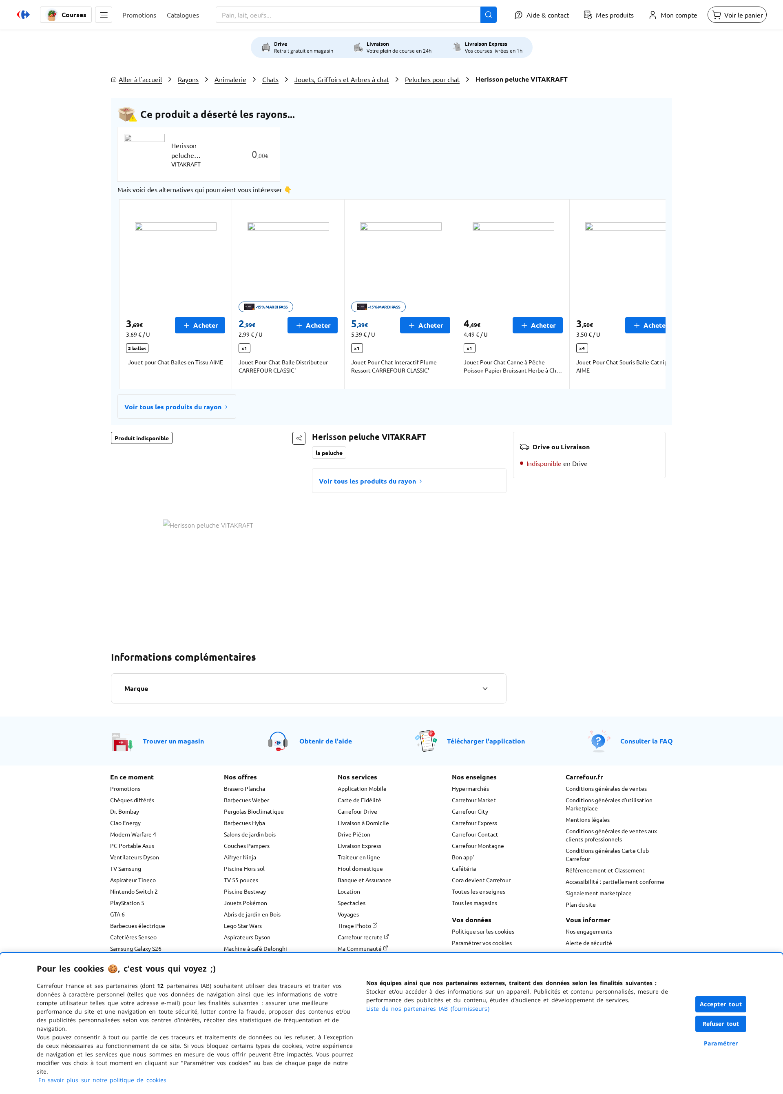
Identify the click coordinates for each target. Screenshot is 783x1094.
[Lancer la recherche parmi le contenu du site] (488, 14)
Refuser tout (721, 1023)
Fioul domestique (360, 868)
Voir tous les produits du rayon (172, 406)
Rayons (188, 79)
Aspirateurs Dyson (247, 937)
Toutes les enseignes (478, 891)
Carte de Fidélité (359, 799)
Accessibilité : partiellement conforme (615, 881)
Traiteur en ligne (359, 857)
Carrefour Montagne (478, 845)
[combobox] (356, 15)
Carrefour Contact (475, 834)
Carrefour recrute (361, 937)
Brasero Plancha (244, 788)
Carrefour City (470, 811)
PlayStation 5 (127, 902)
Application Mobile (362, 788)
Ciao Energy (125, 822)
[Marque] (485, 688)
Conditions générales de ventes (606, 788)
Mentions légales (588, 819)
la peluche (329, 452)
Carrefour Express (474, 822)
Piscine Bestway (245, 891)
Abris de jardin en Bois (252, 914)
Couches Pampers (247, 845)
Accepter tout (721, 1004)
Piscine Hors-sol (244, 868)
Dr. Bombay (124, 811)
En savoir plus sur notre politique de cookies (102, 1080)
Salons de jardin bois (250, 834)
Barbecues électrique (137, 925)
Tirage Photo (355, 925)
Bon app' (463, 857)
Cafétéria (464, 868)
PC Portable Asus (132, 845)
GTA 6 (117, 914)
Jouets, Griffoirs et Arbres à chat (341, 79)
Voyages (348, 914)
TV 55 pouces (241, 879)
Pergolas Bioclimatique (254, 811)
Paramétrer (721, 1043)
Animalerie (230, 79)
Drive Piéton (354, 834)
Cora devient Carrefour (481, 879)
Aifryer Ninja (240, 857)
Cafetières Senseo (133, 937)
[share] (298, 438)
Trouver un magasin (173, 741)
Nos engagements (589, 931)
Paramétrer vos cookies (482, 942)
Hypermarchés (470, 788)
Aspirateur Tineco (133, 879)
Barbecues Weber (246, 799)
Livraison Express (359, 845)
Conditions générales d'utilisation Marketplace (609, 804)
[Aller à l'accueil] (23, 15)
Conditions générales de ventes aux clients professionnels (611, 835)
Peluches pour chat (432, 79)
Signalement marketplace (599, 893)
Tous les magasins (474, 902)
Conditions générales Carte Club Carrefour (607, 854)
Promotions (125, 788)
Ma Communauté (360, 948)
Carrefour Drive (357, 811)
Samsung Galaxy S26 (135, 948)
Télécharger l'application (486, 741)
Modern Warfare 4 (133, 834)
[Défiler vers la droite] (646, 294)
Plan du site (581, 904)
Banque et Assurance (365, 879)
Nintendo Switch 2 (134, 891)
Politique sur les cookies (483, 931)
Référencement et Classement (605, 870)
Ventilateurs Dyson (134, 857)
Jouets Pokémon (245, 902)
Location (349, 891)
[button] (103, 15)
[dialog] (391, 1023)
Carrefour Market (474, 799)
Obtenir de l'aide (325, 741)
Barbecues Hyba (244, 822)
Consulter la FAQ (646, 741)
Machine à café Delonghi (255, 948)
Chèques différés (132, 799)
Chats (270, 79)
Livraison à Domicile (363, 822)
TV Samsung (125, 868)
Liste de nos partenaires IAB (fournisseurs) (427, 1008)
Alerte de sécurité (589, 942)
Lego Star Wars (243, 925)
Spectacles (351, 902)
